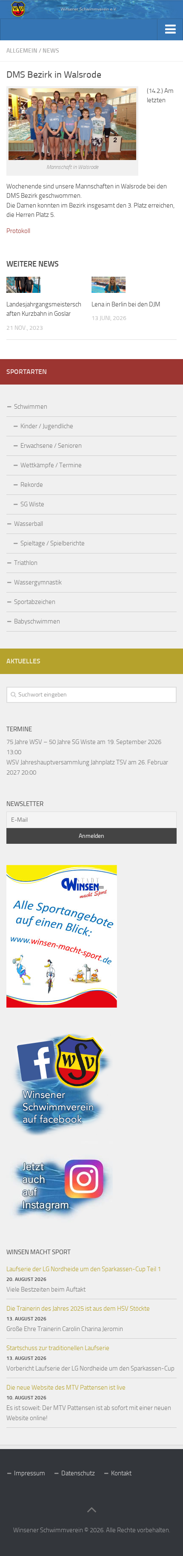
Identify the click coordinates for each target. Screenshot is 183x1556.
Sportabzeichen (34, 602)
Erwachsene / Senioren (51, 445)
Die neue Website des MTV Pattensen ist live (66, 1387)
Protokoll (18, 231)
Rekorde (31, 485)
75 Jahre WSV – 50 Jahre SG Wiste (51, 742)
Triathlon (25, 563)
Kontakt (121, 1473)
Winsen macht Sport (38, 1252)
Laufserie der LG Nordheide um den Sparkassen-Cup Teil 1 (83, 1269)
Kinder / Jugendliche (46, 426)
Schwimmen (30, 406)
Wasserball (28, 524)
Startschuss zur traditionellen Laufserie (57, 1348)
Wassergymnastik (38, 582)
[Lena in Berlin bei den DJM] (109, 285)
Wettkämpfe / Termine (51, 465)
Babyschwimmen (37, 621)
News (51, 50)
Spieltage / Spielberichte (52, 543)
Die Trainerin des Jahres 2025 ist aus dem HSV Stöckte (78, 1308)
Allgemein (21, 50)
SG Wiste (32, 504)
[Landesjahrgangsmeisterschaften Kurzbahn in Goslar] (23, 285)
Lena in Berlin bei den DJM (126, 304)
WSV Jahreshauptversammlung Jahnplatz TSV (66, 762)
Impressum (29, 1473)
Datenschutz (78, 1473)
